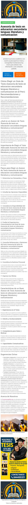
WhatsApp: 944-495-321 (19, 74)
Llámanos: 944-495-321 (7, 74)
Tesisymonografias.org (7, 399)
